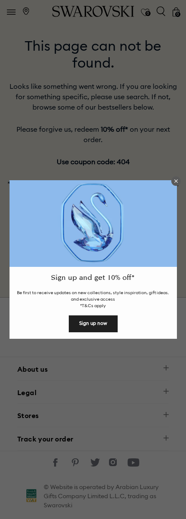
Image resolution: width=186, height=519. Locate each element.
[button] (176, 181)
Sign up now (93, 323)
